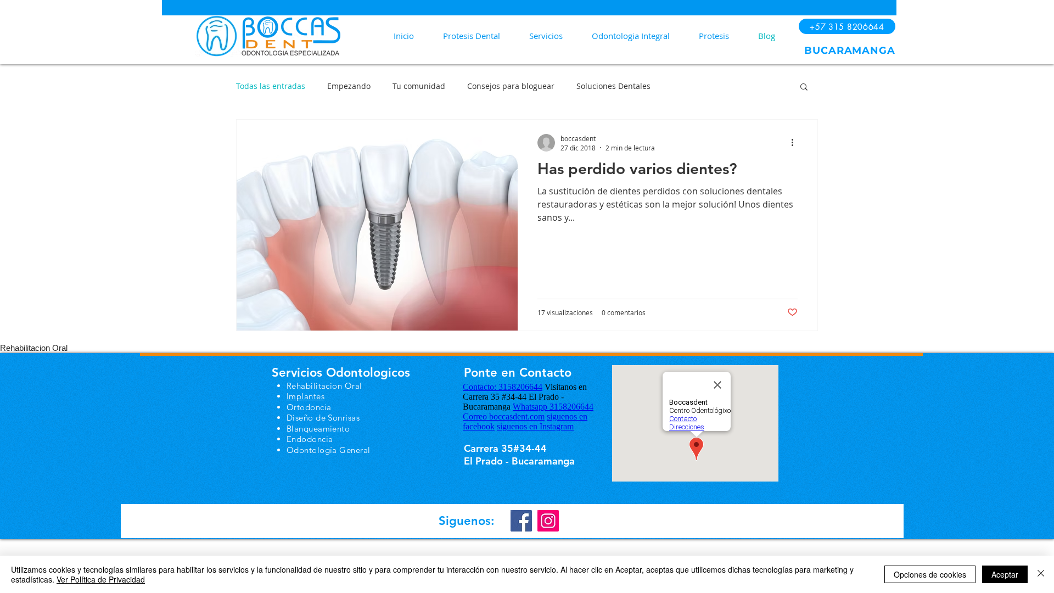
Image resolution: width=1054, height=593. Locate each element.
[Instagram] (548, 521)
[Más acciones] (796, 142)
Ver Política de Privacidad (101, 579)
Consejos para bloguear (510, 86)
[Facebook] (521, 521)
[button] (804, 87)
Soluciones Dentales (613, 86)
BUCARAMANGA (849, 50)
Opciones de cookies (930, 574)
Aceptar (1004, 574)
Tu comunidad (419, 86)
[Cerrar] (1040, 574)
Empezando (349, 86)
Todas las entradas (270, 86)
